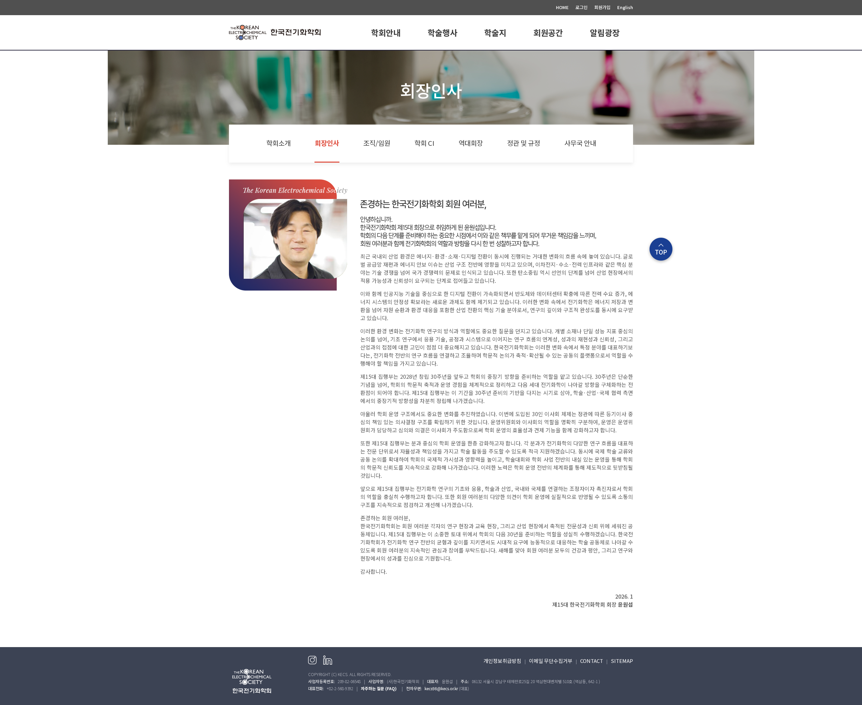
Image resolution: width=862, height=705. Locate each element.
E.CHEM (495, 58)
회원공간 (548, 32)
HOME (562, 7)
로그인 (581, 7)
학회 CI (424, 143)
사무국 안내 (580, 143)
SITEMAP (622, 660)
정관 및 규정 (523, 143)
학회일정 (442, 58)
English (625, 7)
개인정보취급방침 (502, 660)
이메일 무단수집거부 (550, 660)
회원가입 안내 (548, 58)
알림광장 (605, 32)
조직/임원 (376, 143)
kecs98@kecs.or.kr (441, 688)
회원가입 (602, 7)
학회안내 (386, 32)
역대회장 (471, 143)
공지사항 (604, 58)
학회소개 (386, 58)
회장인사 (327, 143)
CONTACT (591, 660)
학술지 (495, 32)
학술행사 (442, 32)
